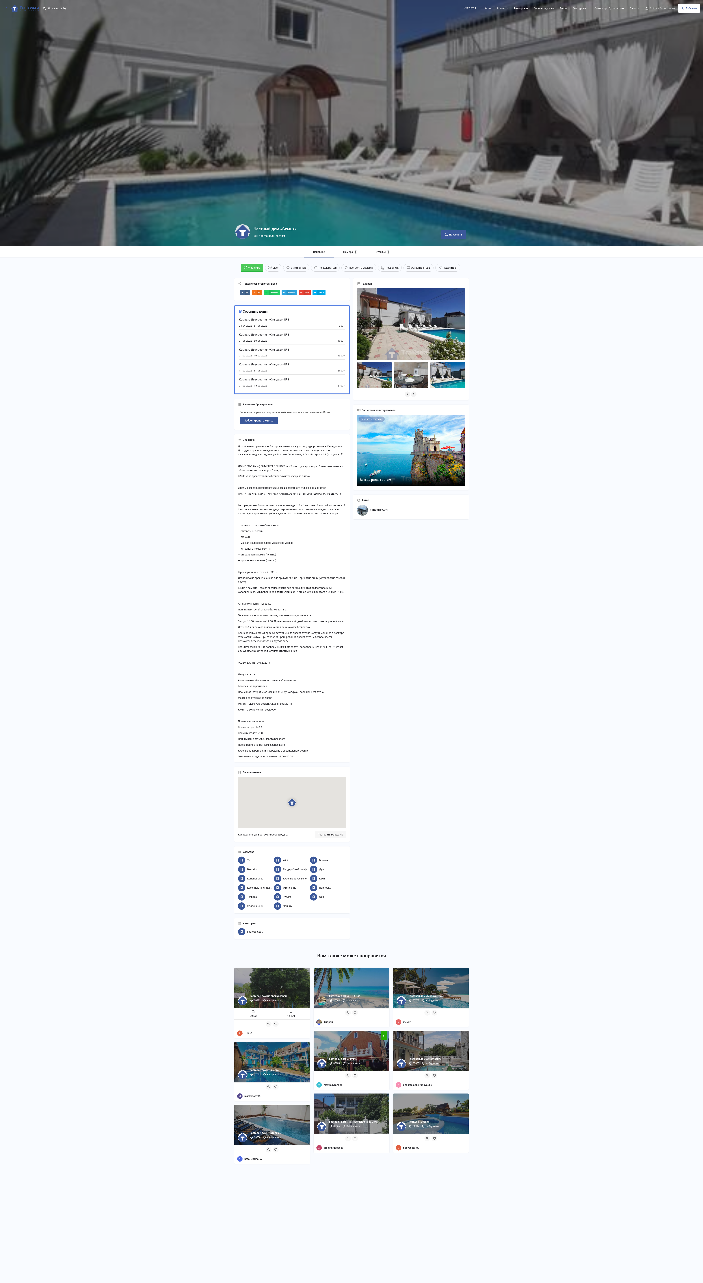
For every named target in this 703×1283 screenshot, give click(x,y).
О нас (633, 8)
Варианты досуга (544, 8)
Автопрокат (521, 8)
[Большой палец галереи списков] (411, 324)
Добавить (691, 8)
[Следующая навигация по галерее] (414, 394)
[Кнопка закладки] (276, 1024)
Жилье (501, 8)
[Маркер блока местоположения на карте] (292, 802)
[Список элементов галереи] (374, 375)
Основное (319, 252)
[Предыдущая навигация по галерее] (408, 394)
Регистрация (667, 8)
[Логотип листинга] (242, 231)
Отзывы (382, 252)
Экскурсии (579, 8)
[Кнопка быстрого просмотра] (268, 1024)
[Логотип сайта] (25, 7)
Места (564, 8)
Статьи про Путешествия (609, 8)
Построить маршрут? (330, 834)
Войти (653, 8)
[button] (245, 292)
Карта (488, 8)
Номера (349, 252)
